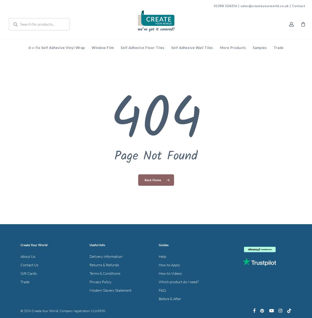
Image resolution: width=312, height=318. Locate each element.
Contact (298, 6)
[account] (291, 24)
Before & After (170, 298)
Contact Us (29, 265)
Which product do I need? (179, 282)
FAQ (162, 290)
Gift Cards (29, 273)
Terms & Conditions (105, 273)
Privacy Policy (100, 282)
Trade (25, 282)
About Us (28, 256)
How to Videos (170, 273)
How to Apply (169, 265)
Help (162, 256)
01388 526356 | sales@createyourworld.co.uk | (253, 6)
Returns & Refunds (104, 265)
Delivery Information (106, 256)
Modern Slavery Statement (111, 290)
